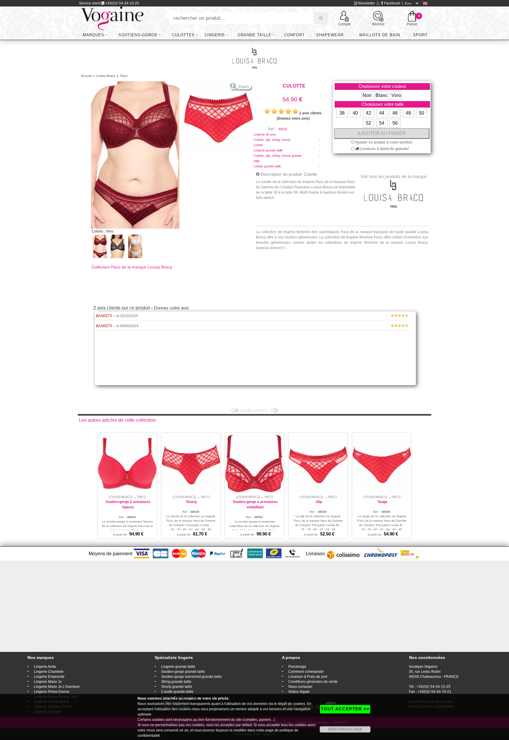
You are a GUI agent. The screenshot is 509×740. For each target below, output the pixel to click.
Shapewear (329, 35)
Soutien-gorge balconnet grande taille (191, 677)
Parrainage (297, 667)
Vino (396, 95)
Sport (420, 35)
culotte (258, 145)
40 (355, 113)
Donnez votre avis (171, 307)
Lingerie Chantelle (49, 672)
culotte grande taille (267, 166)
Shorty (191, 502)
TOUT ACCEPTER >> (345, 708)
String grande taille (176, 682)
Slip (319, 502)
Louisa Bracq (105, 76)
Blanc (382, 95)
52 (368, 123)
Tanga (382, 502)
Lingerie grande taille (268, 150)
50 (421, 113)
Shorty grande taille (176, 687)
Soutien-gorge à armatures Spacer (128, 504)
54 (381, 123)
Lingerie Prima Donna (51, 692)
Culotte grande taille (177, 692)
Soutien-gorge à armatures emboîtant (255, 504)
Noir (367, 95)
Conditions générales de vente (313, 682)
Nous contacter (300, 687)
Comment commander (306, 672)
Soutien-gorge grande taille (183, 672)
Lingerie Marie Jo (48, 682)
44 (381, 113)
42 (368, 113)
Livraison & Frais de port (307, 677)
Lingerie (215, 35)
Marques (93, 35)
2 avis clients (310, 113)
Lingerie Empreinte (49, 677)
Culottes (183, 35)
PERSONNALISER (345, 729)
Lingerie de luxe (265, 134)
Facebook (391, 3)
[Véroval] (112, 18)
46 (395, 113)
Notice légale (299, 692)
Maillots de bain (379, 35)
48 (408, 113)
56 (395, 123)
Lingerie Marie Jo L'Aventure (57, 687)
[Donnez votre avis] (293, 118)
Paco (124, 76)
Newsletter (366, 3)
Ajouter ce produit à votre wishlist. (383, 142)
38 (342, 113)
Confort (294, 35)
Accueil (86, 76)
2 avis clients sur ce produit (121, 307)
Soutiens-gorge (138, 35)
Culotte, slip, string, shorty (272, 139)
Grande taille (255, 35)
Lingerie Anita (45, 667)
